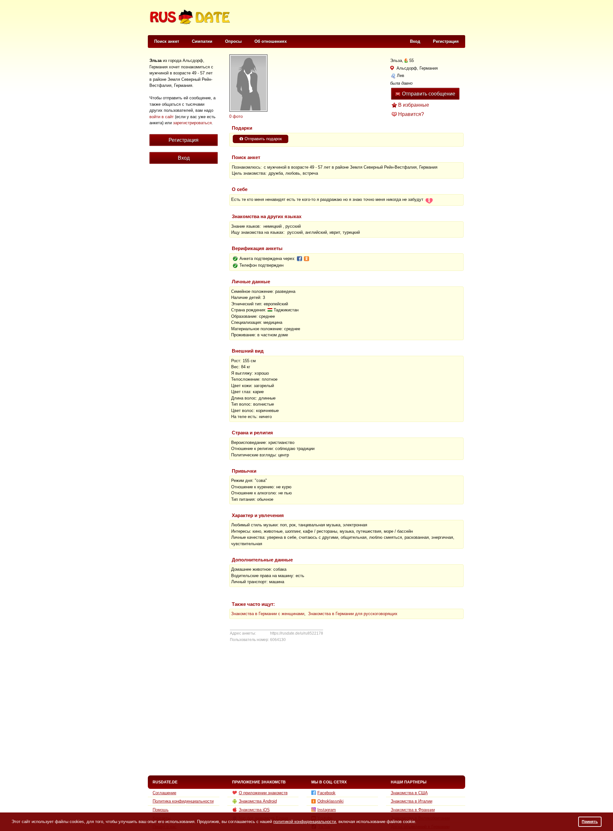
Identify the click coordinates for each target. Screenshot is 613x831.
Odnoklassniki (330, 801)
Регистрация (446, 41)
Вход (415, 41)
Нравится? (411, 114)
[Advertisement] (348, 18)
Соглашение (164, 792)
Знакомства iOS (254, 809)
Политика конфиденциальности (183, 801)
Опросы (233, 41)
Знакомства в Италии (411, 801)
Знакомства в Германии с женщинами (267, 613)
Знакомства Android (258, 801)
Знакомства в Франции (413, 809)
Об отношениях (270, 41)
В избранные (413, 105)
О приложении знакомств (263, 792)
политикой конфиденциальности (304, 821)
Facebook (326, 792)
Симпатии (202, 41)
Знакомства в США (409, 792)
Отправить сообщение (428, 93)
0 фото (236, 116)
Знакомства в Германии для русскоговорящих (352, 613)
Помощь (161, 809)
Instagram (326, 809)
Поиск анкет (166, 41)
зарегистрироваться (192, 122)
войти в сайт (161, 116)
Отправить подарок (262, 138)
